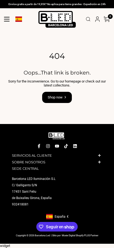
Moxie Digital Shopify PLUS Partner (79, 235)
